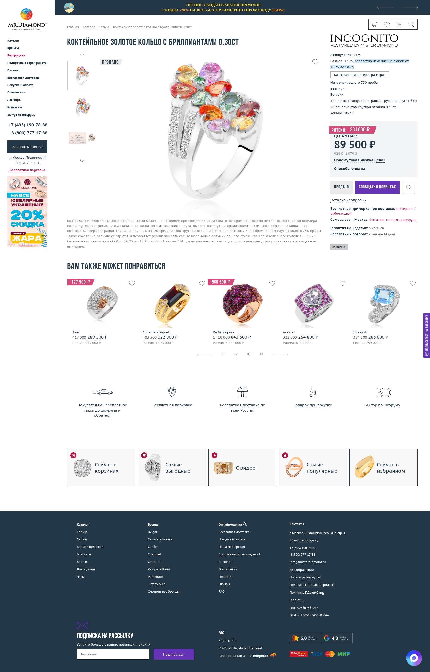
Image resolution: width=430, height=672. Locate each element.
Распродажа (16, 55)
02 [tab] (236, 354)
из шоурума (407, 220)
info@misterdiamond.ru (308, 562)
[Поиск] (411, 24)
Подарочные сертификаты (27, 63)
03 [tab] (248, 354)
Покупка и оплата (20, 85)
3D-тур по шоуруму (21, 115)
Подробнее (101, 323)
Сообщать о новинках (377, 187)
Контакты (14, 107)
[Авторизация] (399, 24)
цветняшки (339, 247)
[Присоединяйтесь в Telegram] (230, 632)
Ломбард (14, 100)
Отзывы (13, 70)
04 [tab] (261, 354)
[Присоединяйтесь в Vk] (221, 632)
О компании (16, 92)
